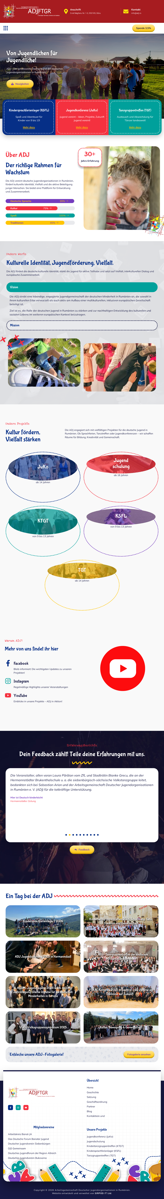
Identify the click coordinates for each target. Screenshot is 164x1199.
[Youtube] (25, 1107)
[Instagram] (8, 681)
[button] (5, 28)
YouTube (20, 695)
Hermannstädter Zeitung (23, 815)
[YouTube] (8, 695)
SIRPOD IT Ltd (103, 1193)
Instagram (21, 681)
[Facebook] (8, 663)
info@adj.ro (136, 13)
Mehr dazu (29, 127)
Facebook (21, 663)
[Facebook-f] (10, 1107)
